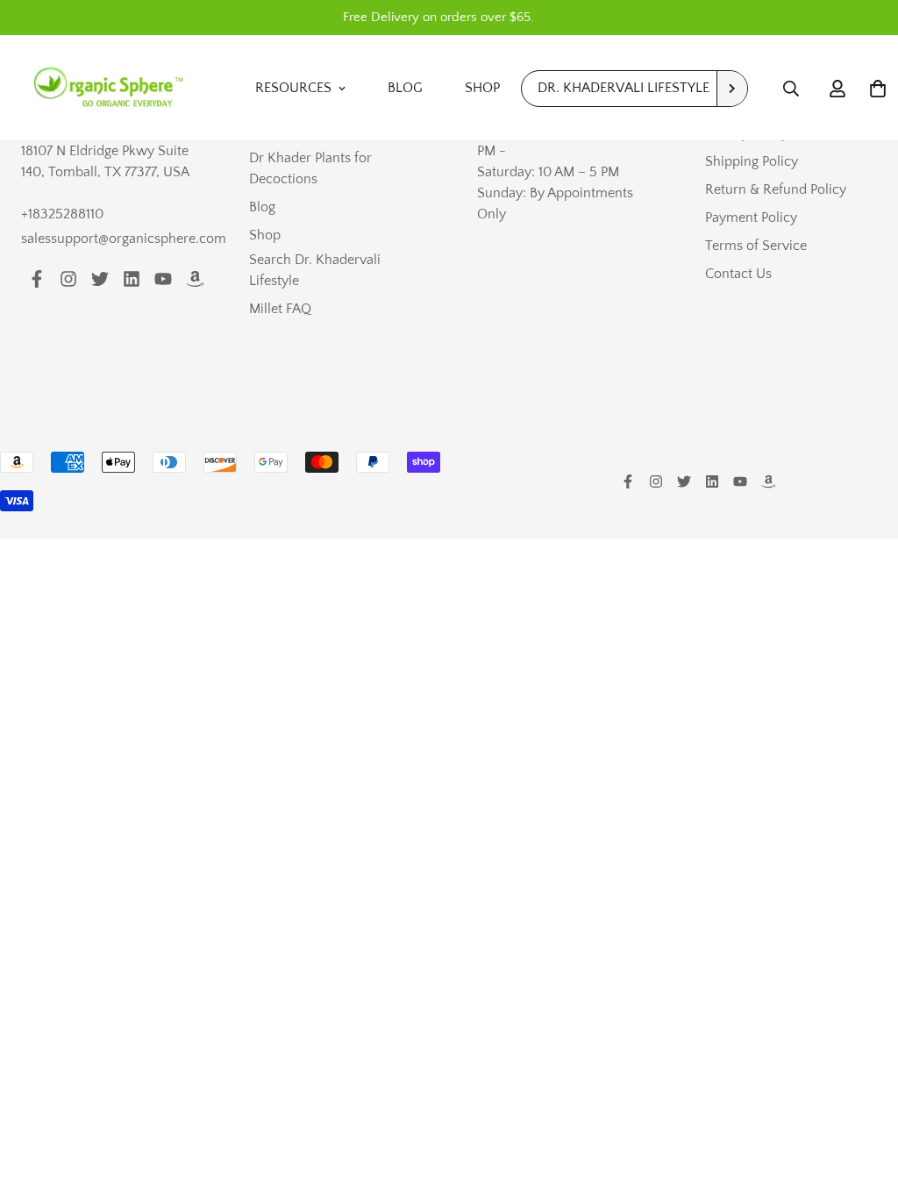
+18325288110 (62, 214)
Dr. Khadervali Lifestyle (623, 88)
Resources (293, 88)
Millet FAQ (280, 309)
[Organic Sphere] (108, 88)
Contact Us (738, 274)
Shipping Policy (751, 161)
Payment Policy (751, 217)
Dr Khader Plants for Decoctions (310, 168)
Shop (482, 88)
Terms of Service (756, 245)
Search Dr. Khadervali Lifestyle (315, 270)
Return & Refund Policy (775, 189)
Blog (405, 88)
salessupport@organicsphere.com (123, 238)
